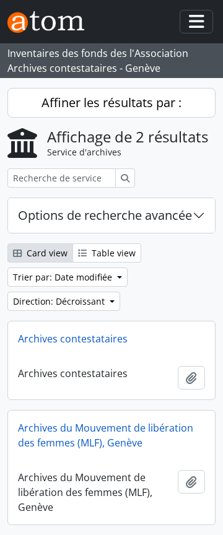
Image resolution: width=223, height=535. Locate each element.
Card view (46, 253)
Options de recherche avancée (105, 215)
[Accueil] (50, 22)
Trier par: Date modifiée (64, 277)
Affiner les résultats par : (111, 102)
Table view (112, 253)
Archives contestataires (73, 339)
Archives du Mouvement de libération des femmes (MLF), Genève (105, 435)
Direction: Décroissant (60, 301)
